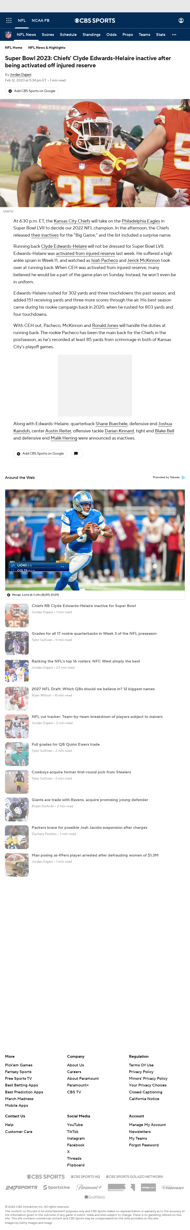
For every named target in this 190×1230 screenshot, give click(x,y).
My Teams (138, 1138)
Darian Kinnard (119, 431)
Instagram (76, 1138)
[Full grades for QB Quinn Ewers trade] (17, 754)
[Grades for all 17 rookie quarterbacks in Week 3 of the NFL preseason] (17, 643)
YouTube (75, 1124)
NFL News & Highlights (47, 48)
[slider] (95, 576)
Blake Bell (164, 431)
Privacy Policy (141, 1071)
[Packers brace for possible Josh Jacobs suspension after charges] (17, 837)
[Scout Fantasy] (173, 1187)
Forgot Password (144, 1145)
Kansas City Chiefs (72, 221)
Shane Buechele (111, 424)
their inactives (45, 235)
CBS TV (74, 1092)
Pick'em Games (18, 1065)
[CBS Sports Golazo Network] (134, 1176)
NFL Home (13, 48)
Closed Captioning (145, 1087)
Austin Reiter (58, 431)
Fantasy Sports (18, 1071)
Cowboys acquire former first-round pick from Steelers (81, 772)
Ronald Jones (105, 325)
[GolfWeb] (95, 1197)
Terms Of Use (141, 1065)
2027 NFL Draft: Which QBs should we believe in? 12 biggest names (93, 689)
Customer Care (18, 1131)
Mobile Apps (16, 1105)
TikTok (72, 1131)
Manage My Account (147, 1124)
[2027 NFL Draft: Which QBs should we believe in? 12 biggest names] (17, 699)
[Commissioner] (121, 1185)
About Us (75, 1065)
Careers (74, 1071)
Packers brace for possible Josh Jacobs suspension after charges (89, 827)
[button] (9, 20)
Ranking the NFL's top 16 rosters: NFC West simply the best (86, 661)
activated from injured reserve (85, 253)
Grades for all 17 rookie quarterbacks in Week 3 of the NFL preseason (94, 633)
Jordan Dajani (20, 75)
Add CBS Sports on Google (34, 91)
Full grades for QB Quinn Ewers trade (66, 744)
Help (9, 1124)
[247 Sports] (21, 1186)
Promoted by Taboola (166, 477)
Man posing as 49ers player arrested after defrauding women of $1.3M (95, 855)
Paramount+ (78, 1085)
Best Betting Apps (21, 1085)
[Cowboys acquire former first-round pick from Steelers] (17, 782)
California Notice (144, 1094)
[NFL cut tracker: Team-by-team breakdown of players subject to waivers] (17, 726)
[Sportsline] (57, 1186)
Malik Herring (64, 438)
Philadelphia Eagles (141, 221)
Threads (74, 1158)
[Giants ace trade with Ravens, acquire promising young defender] (17, 809)
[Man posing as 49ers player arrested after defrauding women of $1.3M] (17, 865)
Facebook (75, 1145)
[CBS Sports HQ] (85, 1176)
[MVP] (148, 1185)
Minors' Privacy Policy (148, 1078)
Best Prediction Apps (24, 1092)
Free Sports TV (18, 1078)
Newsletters (140, 1131)
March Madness (19, 1098)
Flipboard (76, 1165)
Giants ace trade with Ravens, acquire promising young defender (90, 799)
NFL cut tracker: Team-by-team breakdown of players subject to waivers (97, 716)
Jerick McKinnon (143, 260)
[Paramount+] (89, 1186)
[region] (95, 540)
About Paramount (83, 1078)
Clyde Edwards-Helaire (64, 246)
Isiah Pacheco (104, 260)
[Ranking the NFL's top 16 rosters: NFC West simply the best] (17, 671)
